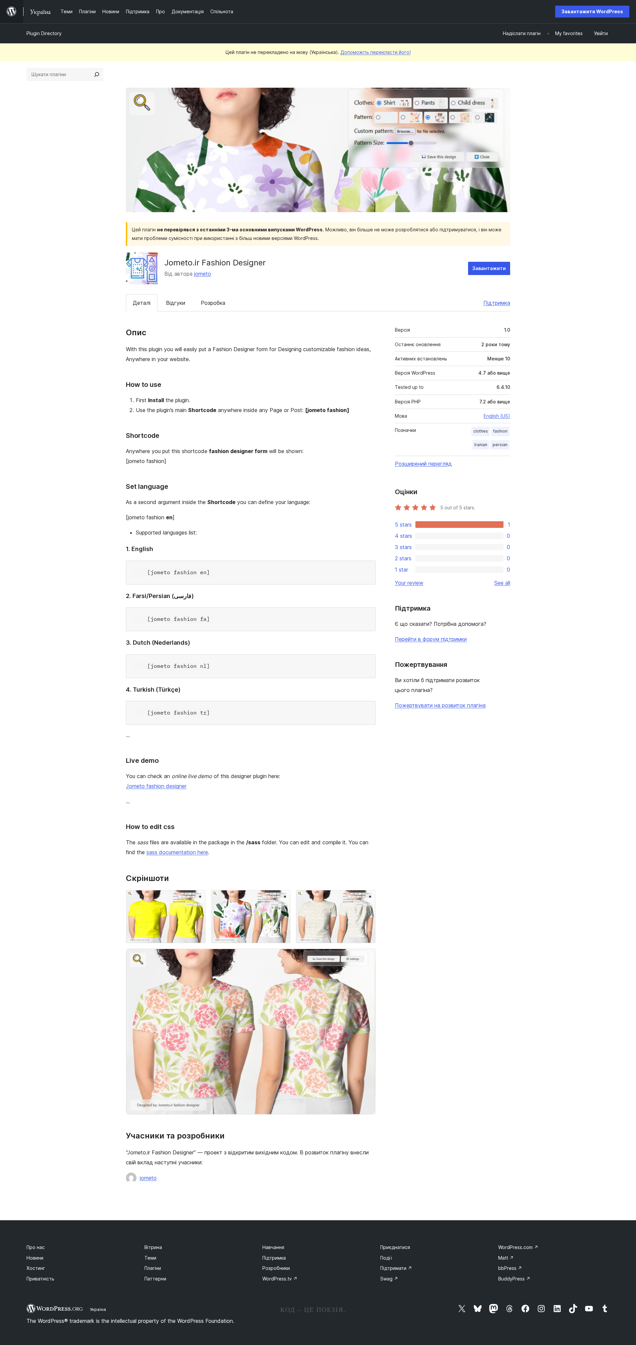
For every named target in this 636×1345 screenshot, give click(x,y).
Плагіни (152, 1268)
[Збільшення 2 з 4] (281, 899)
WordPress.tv (279, 1278)
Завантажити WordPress (592, 11)
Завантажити (489, 268)
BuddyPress (514, 1278)
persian (500, 444)
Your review (409, 583)
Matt (506, 1258)
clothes (480, 431)
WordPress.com (518, 1247)
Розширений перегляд (423, 463)
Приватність (40, 1278)
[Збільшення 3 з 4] (366, 899)
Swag (389, 1278)
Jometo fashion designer (156, 786)
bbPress (510, 1268)
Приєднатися (395, 1247)
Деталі (141, 303)
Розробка (213, 303)
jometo (202, 273)
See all (502, 583)
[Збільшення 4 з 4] (366, 957)
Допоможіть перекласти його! (376, 52)
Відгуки (175, 303)
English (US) (497, 416)
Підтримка (496, 303)
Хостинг (35, 1268)
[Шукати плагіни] (96, 74)
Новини (34, 1258)
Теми (150, 1258)
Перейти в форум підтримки (431, 639)
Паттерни (155, 1278)
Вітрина (153, 1247)
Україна (98, 1309)
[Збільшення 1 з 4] (196, 899)
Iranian (480, 444)
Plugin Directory (44, 33)
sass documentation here (177, 852)
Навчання (273, 1247)
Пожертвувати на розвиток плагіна (440, 705)
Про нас (35, 1247)
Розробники (276, 1268)
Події (386, 1258)
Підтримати (396, 1268)
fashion (500, 431)
